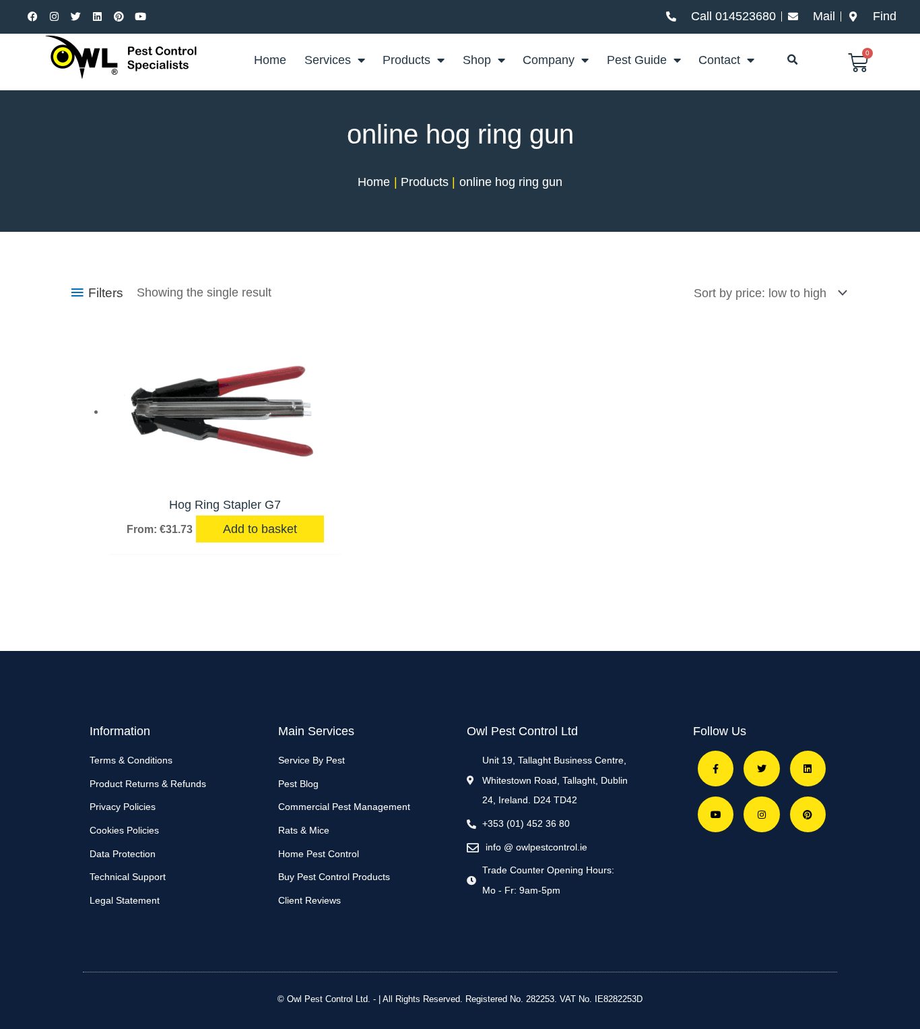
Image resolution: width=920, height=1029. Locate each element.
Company (548, 60)
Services (327, 60)
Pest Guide (637, 60)
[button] (792, 60)
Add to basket (260, 529)
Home (270, 60)
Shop (477, 60)
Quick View (225, 473)
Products (406, 60)
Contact (719, 60)
